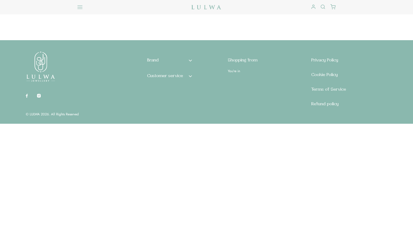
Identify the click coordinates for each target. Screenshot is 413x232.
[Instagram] (39, 95)
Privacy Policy (324, 60)
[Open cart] (333, 7)
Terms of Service (328, 89)
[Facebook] (27, 95)
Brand (153, 60)
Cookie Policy (324, 74)
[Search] (323, 7)
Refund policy (325, 103)
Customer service (165, 75)
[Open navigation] (80, 7)
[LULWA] (206, 7)
